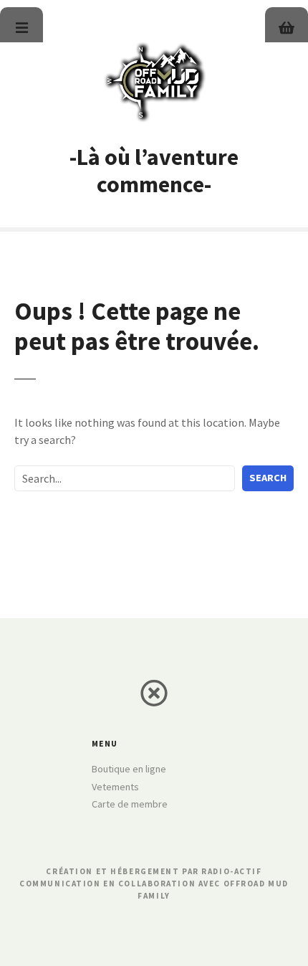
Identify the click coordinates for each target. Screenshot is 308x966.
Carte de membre (130, 803)
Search (268, 477)
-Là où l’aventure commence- (154, 171)
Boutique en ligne (129, 768)
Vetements (115, 786)
